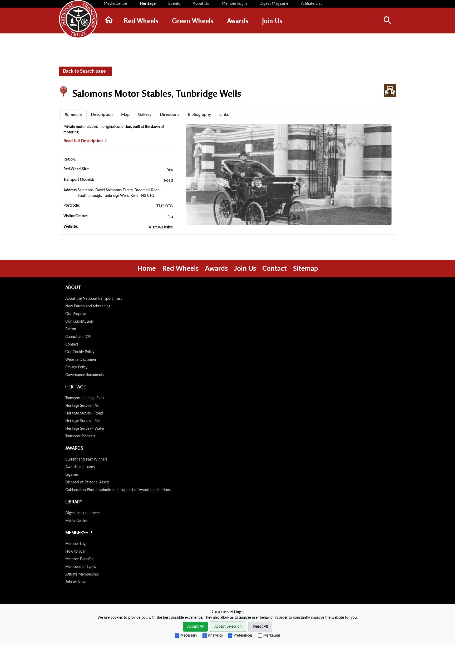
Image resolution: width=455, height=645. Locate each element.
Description (102, 114)
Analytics (215, 635)
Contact (274, 268)
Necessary (189, 635)
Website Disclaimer (80, 360)
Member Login (76, 544)
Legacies (71, 475)
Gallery (144, 114)
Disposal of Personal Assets (87, 482)
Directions (169, 114)
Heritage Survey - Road (84, 413)
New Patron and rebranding (87, 306)
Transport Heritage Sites (84, 398)
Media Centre (76, 521)
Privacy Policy (76, 367)
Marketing (271, 635)
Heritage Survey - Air (82, 406)
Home (146, 268)
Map (125, 114)
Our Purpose (75, 314)
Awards (216, 268)
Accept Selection (228, 626)
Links (224, 114)
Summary (73, 115)
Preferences (243, 635)
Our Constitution (79, 321)
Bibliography (199, 114)
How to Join (75, 551)
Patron (70, 329)
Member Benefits (79, 559)
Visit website (161, 227)
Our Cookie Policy (79, 352)
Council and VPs (78, 337)
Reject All (260, 626)
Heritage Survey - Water (85, 429)
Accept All (195, 626)
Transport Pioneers (80, 436)
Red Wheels (180, 268)
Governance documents (84, 375)
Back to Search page (84, 71)
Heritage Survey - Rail (82, 421)
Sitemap (305, 268)
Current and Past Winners (86, 459)
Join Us (245, 268)
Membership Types (80, 567)
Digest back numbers (82, 513)
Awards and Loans (80, 467)
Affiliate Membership (82, 574)
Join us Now (75, 582)
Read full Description (83, 141)
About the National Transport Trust (93, 299)
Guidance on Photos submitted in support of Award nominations (118, 490)
